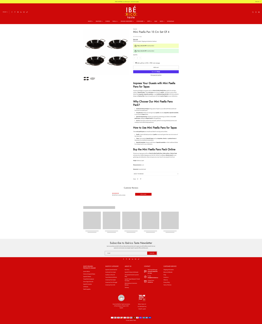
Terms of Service (167, 285)
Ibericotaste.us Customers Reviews (131, 284)
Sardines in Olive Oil (110, 274)
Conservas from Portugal (111, 282)
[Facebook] (11, 12)
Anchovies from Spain (110, 272)
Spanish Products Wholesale (131, 272)
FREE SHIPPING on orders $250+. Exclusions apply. (127, 1)
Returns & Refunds (167, 272)
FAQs (164, 274)
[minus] (134, 57)
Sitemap (127, 287)
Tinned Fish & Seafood (88, 279)
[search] (252, 12)
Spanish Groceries (87, 284)
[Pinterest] (14, 12)
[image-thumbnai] (86, 78)
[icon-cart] (258, 12)
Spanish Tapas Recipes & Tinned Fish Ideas (132, 279)
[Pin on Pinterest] (140, 179)
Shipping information (168, 269)
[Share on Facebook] (137, 179)
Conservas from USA (110, 285)
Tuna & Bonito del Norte (111, 277)
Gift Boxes (85, 286)
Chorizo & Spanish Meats (89, 274)
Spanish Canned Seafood (111, 269)
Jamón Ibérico (86, 271)
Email (108, 253)
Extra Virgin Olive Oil (88, 281)
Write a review (143, 194)
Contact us (150, 282)
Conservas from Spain (110, 279)
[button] (156, 67)
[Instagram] (17, 12)
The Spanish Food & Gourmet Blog (132, 275)
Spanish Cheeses (87, 276)
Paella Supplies (86, 289)
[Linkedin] (20, 12)
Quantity (135, 54)
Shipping (144, 41)
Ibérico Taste (133, 320)
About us (165, 279)
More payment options (156, 75)
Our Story (127, 269)
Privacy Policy (166, 282)
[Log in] (255, 12)
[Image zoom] (106, 52)
